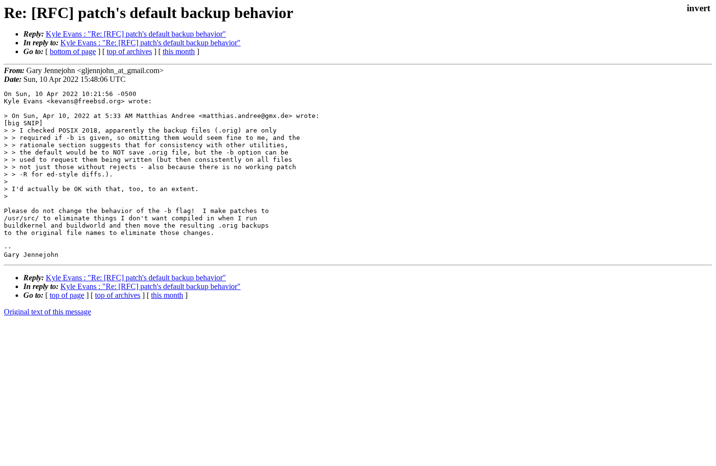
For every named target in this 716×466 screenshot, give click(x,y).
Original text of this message (47, 312)
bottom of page (73, 51)
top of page (67, 295)
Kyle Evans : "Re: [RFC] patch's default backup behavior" (136, 34)
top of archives (129, 51)
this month (179, 51)
